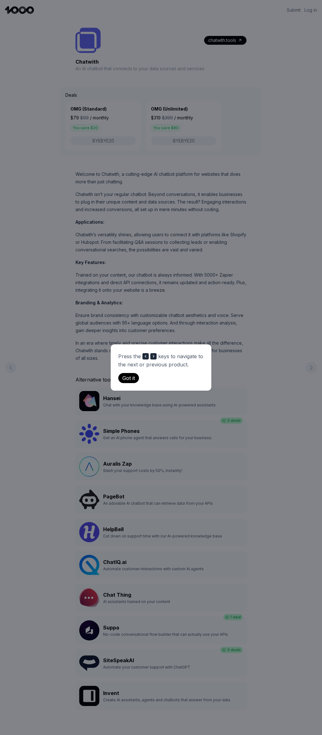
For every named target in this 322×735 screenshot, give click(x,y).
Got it (128, 378)
